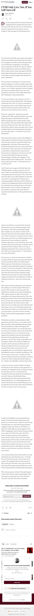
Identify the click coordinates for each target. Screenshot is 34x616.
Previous (6, 513)
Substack (11, 614)
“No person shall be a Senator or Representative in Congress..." (10, 553)
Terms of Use (25, 592)
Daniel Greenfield (9, 13)
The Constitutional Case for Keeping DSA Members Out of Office (13, 549)
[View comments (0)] (6, 18)
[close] (29, 558)
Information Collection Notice (20, 593)
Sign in (30, 2)
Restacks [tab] (11, 524)
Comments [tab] (5, 524)
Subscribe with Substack (18, 588)
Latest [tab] (7, 544)
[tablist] (8, 524)
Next (28, 513)
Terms (21, 608)
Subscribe (24, 2)
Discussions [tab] (13, 544)
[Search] (31, 544)
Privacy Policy (17, 595)
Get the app (23, 611)
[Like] (2, 18)
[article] (17, 553)
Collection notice (26, 608)
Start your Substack (14, 611)
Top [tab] (3, 544)
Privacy (17, 608)
